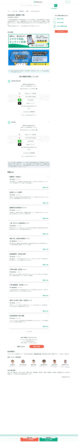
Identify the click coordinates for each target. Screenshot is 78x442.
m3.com (61, 354)
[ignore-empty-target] (39, 5)
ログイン (67, 1)
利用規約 (24, 84)
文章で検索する (54, 8)
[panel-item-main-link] (29, 182)
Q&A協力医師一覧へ (66, 377)
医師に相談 (37, 346)
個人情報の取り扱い (30, 84)
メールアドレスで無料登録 (29, 111)
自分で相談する (46, 70)
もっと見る (29, 331)
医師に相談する (61, 31)
